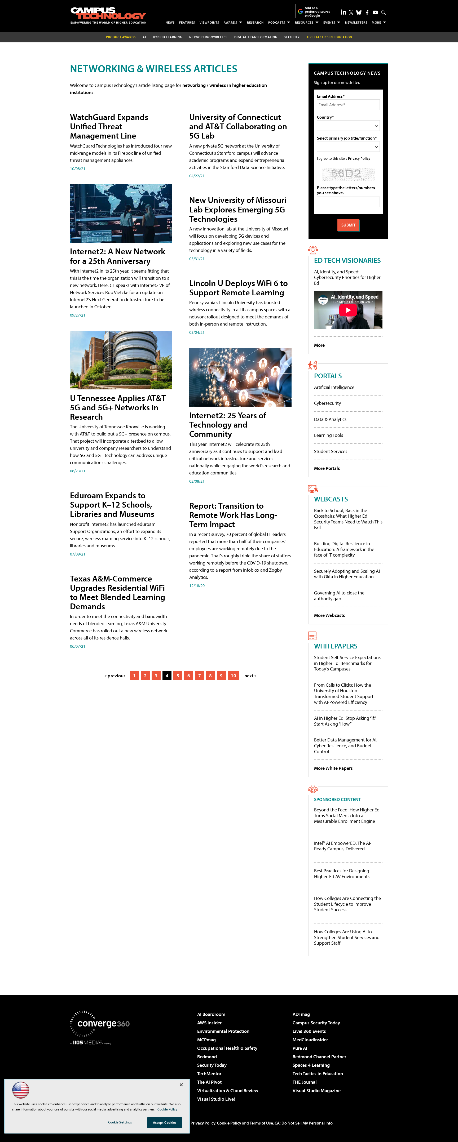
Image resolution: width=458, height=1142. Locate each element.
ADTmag (301, 1014)
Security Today (212, 1065)
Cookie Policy (229, 1123)
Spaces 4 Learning (311, 1065)
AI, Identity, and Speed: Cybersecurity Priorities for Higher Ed (347, 277)
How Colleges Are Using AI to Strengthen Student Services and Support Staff (347, 937)
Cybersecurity (327, 403)
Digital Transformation (256, 37)
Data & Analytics (330, 419)
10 (233, 676)
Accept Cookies (165, 1122)
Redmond (207, 1057)
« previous (115, 676)
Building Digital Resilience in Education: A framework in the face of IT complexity (344, 549)
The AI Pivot (209, 1082)
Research (255, 22)
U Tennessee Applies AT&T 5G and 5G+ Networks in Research (118, 407)
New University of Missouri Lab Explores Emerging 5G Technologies (237, 209)
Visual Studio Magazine (317, 1090)
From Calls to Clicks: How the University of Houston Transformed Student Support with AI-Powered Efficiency (343, 693)
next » (250, 676)
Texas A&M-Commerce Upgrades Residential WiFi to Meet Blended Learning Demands (117, 592)
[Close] (181, 1085)
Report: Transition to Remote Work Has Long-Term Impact (233, 514)
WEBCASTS (331, 498)
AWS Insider (209, 1023)
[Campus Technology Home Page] (108, 15)
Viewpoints (209, 22)
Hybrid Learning (167, 37)
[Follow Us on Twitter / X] (351, 12)
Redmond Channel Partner (319, 1057)
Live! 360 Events (309, 1031)
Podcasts (276, 22)
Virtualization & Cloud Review (227, 1090)
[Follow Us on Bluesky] (359, 12)
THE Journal (305, 1082)
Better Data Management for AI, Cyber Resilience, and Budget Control (345, 745)
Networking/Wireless (208, 37)
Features (187, 22)
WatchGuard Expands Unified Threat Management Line (109, 126)
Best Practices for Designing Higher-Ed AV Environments (341, 873)
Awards (230, 22)
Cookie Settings (120, 1122)
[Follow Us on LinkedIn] (343, 12)
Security (292, 37)
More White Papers (333, 768)
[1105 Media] (102, 1072)
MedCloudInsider (310, 1040)
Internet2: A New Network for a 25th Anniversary (117, 256)
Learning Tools (328, 435)
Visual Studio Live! (216, 1099)
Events (329, 22)
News (170, 22)
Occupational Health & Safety (227, 1048)
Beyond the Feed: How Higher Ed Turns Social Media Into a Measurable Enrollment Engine (347, 815)
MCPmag (206, 1040)
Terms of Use (261, 1123)
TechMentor (209, 1073)
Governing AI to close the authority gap (339, 596)
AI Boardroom (211, 1014)
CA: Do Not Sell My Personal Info (304, 1123)
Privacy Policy (359, 158)
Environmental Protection (223, 1031)
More (376, 22)
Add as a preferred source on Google (317, 11)
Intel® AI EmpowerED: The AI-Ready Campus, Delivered (343, 846)
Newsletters (356, 22)
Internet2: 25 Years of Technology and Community (227, 424)
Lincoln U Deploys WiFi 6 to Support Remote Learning (238, 287)
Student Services (330, 451)
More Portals (327, 468)
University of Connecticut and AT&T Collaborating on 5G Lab (238, 126)
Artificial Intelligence (334, 387)
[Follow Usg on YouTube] (375, 12)
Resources (304, 22)
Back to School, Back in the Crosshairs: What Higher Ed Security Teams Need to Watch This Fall (348, 519)
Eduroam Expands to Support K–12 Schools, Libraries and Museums (112, 504)
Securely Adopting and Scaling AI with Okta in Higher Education (347, 574)
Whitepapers (336, 645)
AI (144, 37)
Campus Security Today (316, 1023)
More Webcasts (329, 615)
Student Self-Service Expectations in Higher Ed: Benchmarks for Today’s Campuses (347, 663)
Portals (328, 375)
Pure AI (300, 1048)
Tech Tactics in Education (318, 1073)
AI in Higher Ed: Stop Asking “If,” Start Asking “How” (344, 721)
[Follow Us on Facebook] (367, 12)
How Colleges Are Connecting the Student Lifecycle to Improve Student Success (347, 904)
